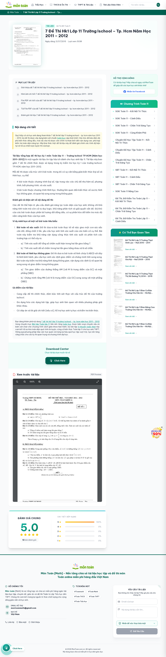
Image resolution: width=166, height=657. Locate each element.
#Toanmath (79, 592)
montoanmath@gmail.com (23, 608)
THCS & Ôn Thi (60, 5)
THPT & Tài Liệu (85, 5)
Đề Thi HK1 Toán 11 (63, 26)
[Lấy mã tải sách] (6, 649)
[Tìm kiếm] (158, 5)
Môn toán (10, 591)
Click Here (17, 649)
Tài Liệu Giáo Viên (112, 5)
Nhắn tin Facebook (136, 91)
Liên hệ (11, 622)
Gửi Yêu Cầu (138, 631)
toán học (61, 138)
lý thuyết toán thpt (87, 327)
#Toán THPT (94, 597)
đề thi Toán (42, 594)
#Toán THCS (79, 597)
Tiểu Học (39, 5)
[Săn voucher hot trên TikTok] (156, 433)
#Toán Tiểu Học (80, 601)
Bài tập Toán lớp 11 (41, 324)
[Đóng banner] (161, 427)
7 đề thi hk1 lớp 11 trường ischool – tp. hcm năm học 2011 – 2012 (70, 321)
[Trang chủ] (16, 5)
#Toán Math (93, 592)
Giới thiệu (35, 622)
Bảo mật (22, 622)
